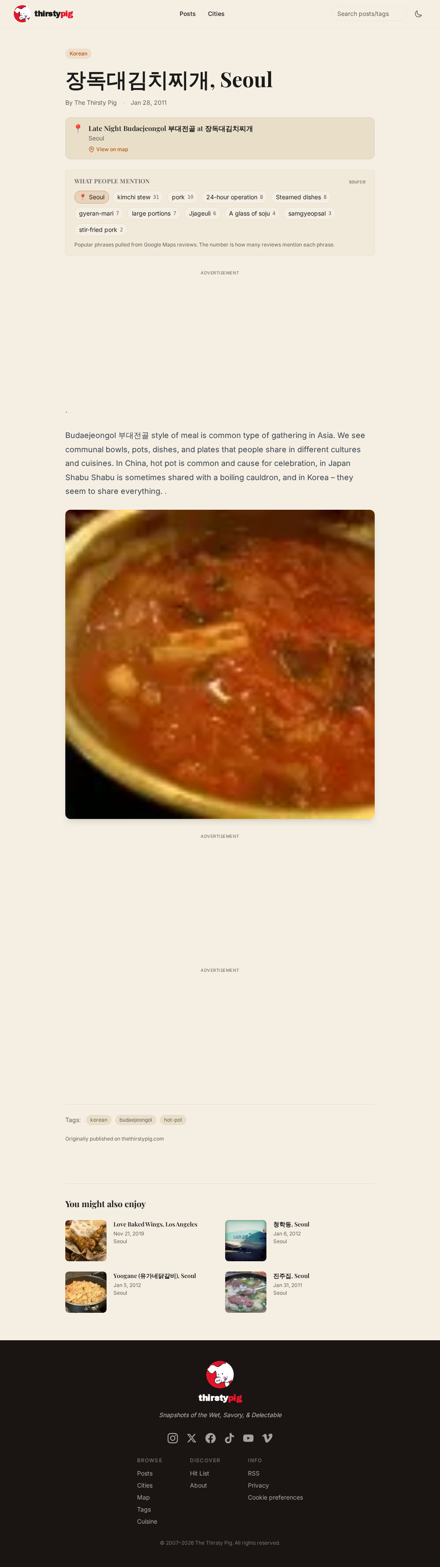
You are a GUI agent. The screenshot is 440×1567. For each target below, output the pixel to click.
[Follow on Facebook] (210, 1438)
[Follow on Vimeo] (267, 1438)
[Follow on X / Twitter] (191, 1438)
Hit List (199, 1473)
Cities (216, 13)
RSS (254, 1473)
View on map (112, 149)
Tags (144, 1509)
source (357, 181)
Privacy (258, 1485)
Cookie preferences (275, 1497)
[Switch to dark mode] (418, 13)
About (198, 1485)
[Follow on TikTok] (229, 1438)
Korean (78, 53)
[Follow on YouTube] (248, 1438)
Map (143, 1497)
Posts (188, 13)
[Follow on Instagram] (173, 1438)
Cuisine (147, 1521)
